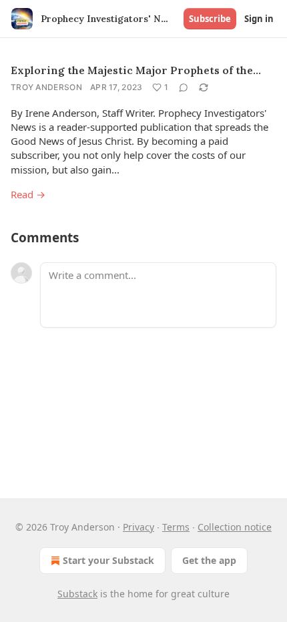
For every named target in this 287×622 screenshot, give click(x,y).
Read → (28, 194)
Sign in (259, 19)
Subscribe (210, 19)
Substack (77, 593)
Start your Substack (108, 560)
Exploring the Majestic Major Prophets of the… (136, 70)
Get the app (209, 560)
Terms (176, 527)
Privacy (138, 527)
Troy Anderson (46, 87)
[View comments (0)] (183, 87)
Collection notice (235, 527)
